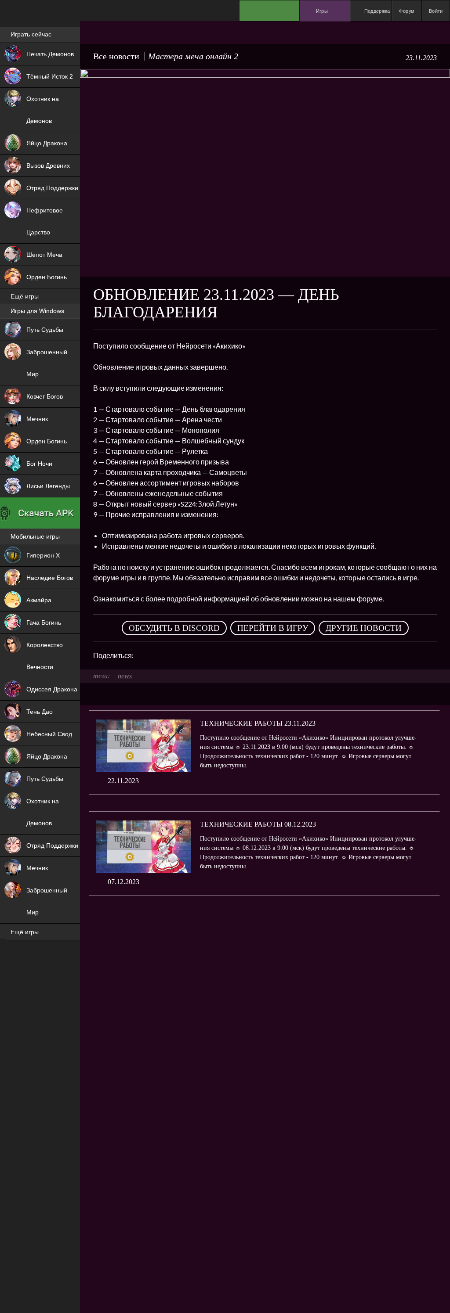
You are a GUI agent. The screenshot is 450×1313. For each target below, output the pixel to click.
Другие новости (364, 628)
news (125, 676)
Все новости (116, 56)
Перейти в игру (272, 628)
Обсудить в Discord (174, 628)
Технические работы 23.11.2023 (258, 723)
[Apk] (40, 513)
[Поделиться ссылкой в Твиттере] (221, 655)
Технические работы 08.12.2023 (258, 824)
